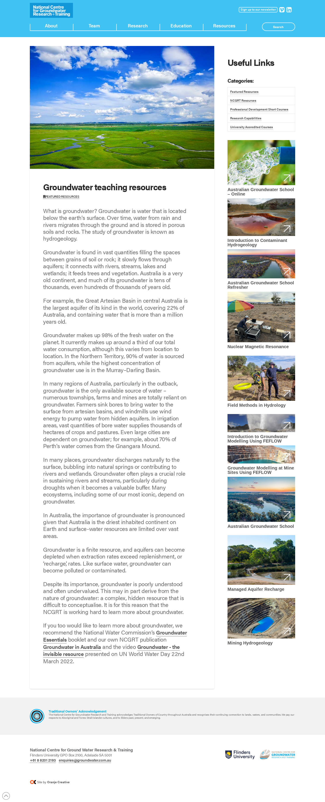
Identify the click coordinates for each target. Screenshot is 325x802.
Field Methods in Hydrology (261, 378)
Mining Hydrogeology (261, 618)
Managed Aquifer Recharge (261, 560)
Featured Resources (62, 196)
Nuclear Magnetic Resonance (261, 317)
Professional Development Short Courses (259, 109)
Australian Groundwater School (261, 499)
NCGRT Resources (243, 100)
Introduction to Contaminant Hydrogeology (261, 217)
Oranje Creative (58, 782)
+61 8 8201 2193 (43, 760)
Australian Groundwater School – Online (261, 162)
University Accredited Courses (251, 127)
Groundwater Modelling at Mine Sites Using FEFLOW (261, 454)
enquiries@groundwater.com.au (85, 760)
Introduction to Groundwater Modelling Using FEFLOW (261, 423)
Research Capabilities (245, 118)
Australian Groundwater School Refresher (261, 263)
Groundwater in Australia (72, 646)
